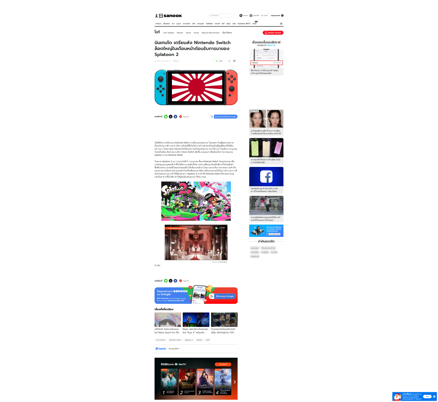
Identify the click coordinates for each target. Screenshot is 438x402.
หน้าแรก (158, 23)
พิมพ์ (177, 61)
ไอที (223, 23)
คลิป (234, 23)
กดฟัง (220, 61)
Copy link (186, 117)
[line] (166, 116)
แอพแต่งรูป (254, 248)
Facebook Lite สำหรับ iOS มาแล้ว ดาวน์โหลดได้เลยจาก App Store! (264, 189)
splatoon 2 (189, 340)
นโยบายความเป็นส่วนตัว (408, 398)
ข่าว (173, 23)
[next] (235, 382)
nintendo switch (175, 340)
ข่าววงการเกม (160, 340)
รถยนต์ (217, 23)
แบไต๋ (207, 340)
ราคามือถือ (254, 252)
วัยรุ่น (228, 23)
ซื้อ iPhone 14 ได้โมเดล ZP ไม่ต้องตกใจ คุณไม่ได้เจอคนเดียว (264, 71)
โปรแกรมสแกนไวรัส (268, 248)
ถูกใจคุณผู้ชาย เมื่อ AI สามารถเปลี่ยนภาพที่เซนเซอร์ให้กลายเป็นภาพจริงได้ (266, 132)
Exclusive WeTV (244, 23)
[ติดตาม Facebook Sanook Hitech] (266, 230)
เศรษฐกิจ (200, 23)
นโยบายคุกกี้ (418, 398)
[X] (170, 116)
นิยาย (254, 23)
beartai (199, 340)
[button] (210, 15)
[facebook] (175, 116)
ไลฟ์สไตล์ (209, 23)
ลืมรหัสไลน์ (255, 256)
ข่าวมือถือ (265, 252)
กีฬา (193, 23)
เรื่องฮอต (166, 23)
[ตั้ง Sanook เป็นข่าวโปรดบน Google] (196, 294)
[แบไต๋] (160, 349)
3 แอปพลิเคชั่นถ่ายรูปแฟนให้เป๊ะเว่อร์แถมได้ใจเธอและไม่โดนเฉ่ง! (265, 218)
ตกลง (427, 396)
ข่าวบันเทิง (186, 23)
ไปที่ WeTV (223, 364)
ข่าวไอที (274, 252)
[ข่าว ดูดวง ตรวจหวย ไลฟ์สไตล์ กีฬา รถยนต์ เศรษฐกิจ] (168, 16)
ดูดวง (179, 23)
